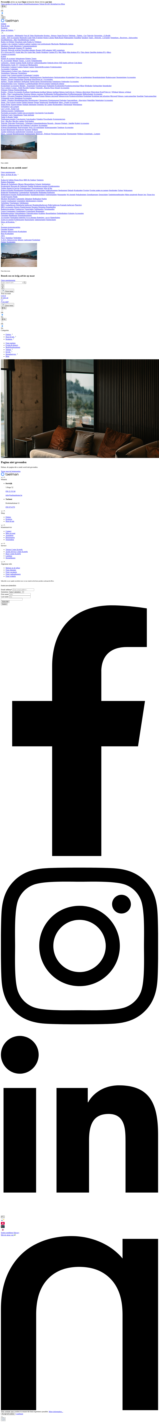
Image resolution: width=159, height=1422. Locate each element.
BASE (47, 4)
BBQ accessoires (7, 207)
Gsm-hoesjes (20, 119)
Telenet (42, 4)
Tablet (3, 117)
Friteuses (4, 90)
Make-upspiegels (131, 195)
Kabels (3, 56)
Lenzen (3, 75)
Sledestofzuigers (36, 77)
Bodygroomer (23, 127)
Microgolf (114, 96)
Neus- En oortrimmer (36, 127)
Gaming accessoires (8, 54)
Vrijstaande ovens (7, 98)
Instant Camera (28, 67)
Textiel (3, 197)
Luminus (9, 556)
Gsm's (10, 115)
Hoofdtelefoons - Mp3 (9, 40)
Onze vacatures (11, 572)
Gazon (3, 211)
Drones (36, 102)
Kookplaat (87, 96)
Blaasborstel (11, 130)
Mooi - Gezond (6, 134)
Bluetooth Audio (26, 38)
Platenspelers (69, 38)
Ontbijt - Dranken (7, 100)
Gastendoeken (24, 192)
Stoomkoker (107, 86)
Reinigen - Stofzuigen (9, 77)
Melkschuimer (88, 94)
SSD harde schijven (66, 63)
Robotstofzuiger (23, 77)
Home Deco (18, 180)
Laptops (4, 44)
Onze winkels (11, 576)
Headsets (4, 48)
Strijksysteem (35, 82)
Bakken (4, 182)
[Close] (2, 1416)
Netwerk (4, 50)
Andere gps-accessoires (25, 113)
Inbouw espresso (37, 94)
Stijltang (35, 130)
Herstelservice (55, 4)
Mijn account (10, 533)
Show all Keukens (8, 222)
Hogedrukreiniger (98, 77)
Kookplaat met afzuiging (101, 96)
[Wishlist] (2, 300)
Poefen (44, 199)
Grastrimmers (21, 211)
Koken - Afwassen (8, 96)
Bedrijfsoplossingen (31, 4)
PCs (2, 52)
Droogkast (28, 79)
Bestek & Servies (13, 188)
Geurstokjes (21, 201)
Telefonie (4, 115)
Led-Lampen (14, 107)
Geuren (3, 201)
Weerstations (77, 104)
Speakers (85, 38)
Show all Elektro (7, 30)
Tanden (3, 132)
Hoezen (17, 207)
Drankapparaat (53, 100)
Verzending (10, 540)
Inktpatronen (20, 59)
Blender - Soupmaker (27, 86)
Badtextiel (4, 192)
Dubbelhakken (62, 213)
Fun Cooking (6, 88)
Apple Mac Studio (34, 52)
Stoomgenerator (46, 82)
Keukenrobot (60, 86)
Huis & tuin (10, 521)
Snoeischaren (51, 220)
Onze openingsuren (8, 172)
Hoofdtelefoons (23, 40)
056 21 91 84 (10, 491)
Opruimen (4, 215)
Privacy (16, 1233)
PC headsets (27, 48)
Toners (33, 59)
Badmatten (43, 192)
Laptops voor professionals (41, 44)
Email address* (7, 590)
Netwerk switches (14, 50)
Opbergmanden (51, 195)
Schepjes (71, 213)
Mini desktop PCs (73, 52)
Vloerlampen (14, 203)
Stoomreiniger (121, 77)
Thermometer (72, 134)
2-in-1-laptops (12, 44)
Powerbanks (47, 119)
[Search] (24, 282)
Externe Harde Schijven (24, 63)
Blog (63, 4)
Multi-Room (59, 38)
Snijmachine (97, 86)
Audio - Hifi (5, 38)
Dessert (57, 88)
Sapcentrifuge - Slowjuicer (77, 100)
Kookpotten (78, 190)
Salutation (5, 592)
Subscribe (5, 602)
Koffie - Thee (6, 94)
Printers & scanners (8, 59)
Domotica (40, 104)
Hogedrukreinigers (25, 215)
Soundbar (77, 38)
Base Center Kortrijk (13, 554)
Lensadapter (27, 75)
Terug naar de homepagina (10, 471)
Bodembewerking (7, 213)
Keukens (9, 519)
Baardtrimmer (12, 127)
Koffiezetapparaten (75, 94)
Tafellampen (24, 203)
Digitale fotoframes (29, 104)
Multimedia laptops (66, 44)
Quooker (4, 229)
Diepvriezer (95, 92)
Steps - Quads (64, 102)
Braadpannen (19, 190)
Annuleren (9, 535)
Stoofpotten (113, 190)
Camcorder (34, 71)
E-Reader (9, 117)
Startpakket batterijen (18, 218)
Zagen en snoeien (7, 220)
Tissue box (151, 195)
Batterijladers (55, 218)
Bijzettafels (12, 199)
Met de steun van (7, 1235)
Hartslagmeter (30, 134)
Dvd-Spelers (29, 121)
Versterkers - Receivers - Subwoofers (124, 38)
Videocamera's (6, 71)
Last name (5, 597)
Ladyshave (34, 125)
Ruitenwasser (111, 77)
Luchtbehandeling (32, 84)
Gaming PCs (53, 52)
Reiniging (42, 207)
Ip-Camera (48, 104)
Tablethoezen (19, 111)
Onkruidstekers (20, 213)
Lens (8, 75)
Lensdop (36, 75)
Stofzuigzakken (60, 77)
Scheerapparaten (51, 127)
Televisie (90, 36)
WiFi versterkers (59, 50)
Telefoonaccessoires (8, 119)
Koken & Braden (7, 190)
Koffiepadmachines (61, 94)
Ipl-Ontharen (25, 125)
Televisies (11, 123)
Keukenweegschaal (72, 86)
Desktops (44, 52)
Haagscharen (29, 220)
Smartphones (18, 115)
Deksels (70, 190)
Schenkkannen (25, 188)
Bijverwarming (44, 84)
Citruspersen (43, 100)
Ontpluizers (56, 82)
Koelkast (26, 92)
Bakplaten (11, 182)
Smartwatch (44, 102)
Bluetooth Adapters (15, 48)
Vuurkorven (19, 209)
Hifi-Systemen (37, 38)
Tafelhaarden (39, 209)
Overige (86, 190)
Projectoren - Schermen (24, 123)
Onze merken (6, 4)
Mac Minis (62, 52)
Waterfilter (91, 100)
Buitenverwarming (8, 209)
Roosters (35, 207)
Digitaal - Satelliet (67, 123)
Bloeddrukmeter (19, 134)
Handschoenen (25, 207)
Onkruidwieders (32, 213)
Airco (15, 84)
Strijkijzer (17, 82)
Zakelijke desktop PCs (98, 52)
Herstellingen (10, 558)
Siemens (4, 231)
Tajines (120, 190)
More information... (56, 1412)
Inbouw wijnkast (125, 92)
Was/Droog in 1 (38, 79)
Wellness (80, 134)
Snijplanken (46, 184)
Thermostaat (67, 104)
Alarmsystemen (16, 104)
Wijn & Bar (48, 188)
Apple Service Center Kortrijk (17, 552)
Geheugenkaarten (40, 63)
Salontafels (20, 199)
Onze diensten (11, 570)
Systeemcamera (56, 67)
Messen (21, 184)
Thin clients (85, 52)
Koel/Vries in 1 (105, 92)
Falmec (3, 242)
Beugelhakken (51, 213)
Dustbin (30, 186)
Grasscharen (30, 211)
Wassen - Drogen (7, 79)
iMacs (109, 52)
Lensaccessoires (17, 75)
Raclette (26, 88)
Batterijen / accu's (43, 218)
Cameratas (14, 69)
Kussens (9, 197)
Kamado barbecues (67, 205)
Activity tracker (15, 102)
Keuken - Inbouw (50, 36)
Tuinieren (40, 180)
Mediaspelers (6, 65)
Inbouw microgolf (51, 96)
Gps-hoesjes (39, 113)
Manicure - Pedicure (43, 134)
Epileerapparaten (14, 125)
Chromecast (23, 65)
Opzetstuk (29, 132)
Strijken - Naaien (7, 82)
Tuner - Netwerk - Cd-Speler (99, 38)
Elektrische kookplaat (31, 96)
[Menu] (3, 17)
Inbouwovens (64, 96)
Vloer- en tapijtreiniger (83, 77)
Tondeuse (60, 127)
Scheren (4, 127)
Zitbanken (28, 199)
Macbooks (55, 44)
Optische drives (53, 63)
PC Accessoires (6, 61)
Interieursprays (31, 201)
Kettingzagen (19, 220)
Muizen (15, 61)
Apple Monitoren (15, 46)
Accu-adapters (31, 218)
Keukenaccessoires (41, 186)
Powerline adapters (28, 50)
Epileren (4, 125)
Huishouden (38, 36)
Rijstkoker (89, 86)
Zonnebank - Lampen (92, 134)
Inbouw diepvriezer (83, 92)
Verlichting (5, 107)
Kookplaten (22, 231)
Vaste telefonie (28, 115)
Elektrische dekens (57, 84)
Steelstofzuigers (48, 77)
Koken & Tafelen (7, 180)
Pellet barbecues (54, 205)
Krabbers (42, 213)
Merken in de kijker (13, 568)
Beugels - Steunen (54, 123)
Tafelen (3, 188)
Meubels (4, 199)
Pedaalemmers (81, 195)
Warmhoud (18, 98)
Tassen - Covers (25, 61)
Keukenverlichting (76, 96)
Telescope (14, 73)
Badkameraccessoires (9, 195)
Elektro (8, 517)
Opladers (39, 119)
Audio (3, 36)
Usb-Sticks (78, 63)
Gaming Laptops (24, 44)
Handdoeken (13, 192)
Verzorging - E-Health (102, 36)
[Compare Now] (3, 1419)
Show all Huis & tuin (9, 175)
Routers (39, 50)
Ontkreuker (65, 82)
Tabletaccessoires (7, 111)
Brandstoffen (51, 207)
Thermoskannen (37, 188)
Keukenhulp (5, 86)
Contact (8, 531)
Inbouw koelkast (53, 92)
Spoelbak (140, 96)
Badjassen (51, 192)
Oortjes (32, 40)
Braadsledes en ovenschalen (34, 190)
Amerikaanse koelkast (38, 92)
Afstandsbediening (40, 123)
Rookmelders (58, 104)
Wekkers (38, 42)
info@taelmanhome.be (14, 495)
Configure (19, 1414)
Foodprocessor (41, 86)
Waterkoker (99, 100)
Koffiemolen (48, 94)
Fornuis (42, 96)
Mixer (82, 86)
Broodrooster (33, 100)
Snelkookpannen (51, 190)
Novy (3, 238)
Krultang (28, 130)
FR (2, 11)
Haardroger (20, 130)
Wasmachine (18, 79)
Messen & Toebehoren (9, 184)
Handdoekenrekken (37, 195)
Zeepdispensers (92, 195)
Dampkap (18, 96)
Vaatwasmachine (150, 96)
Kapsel (3, 130)
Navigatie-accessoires (9, 113)
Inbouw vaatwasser (25, 240)
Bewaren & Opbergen (19, 186)
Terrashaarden (49, 209)
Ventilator (21, 84)
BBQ (3, 205)
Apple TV (15, 65)
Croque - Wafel (16, 88)
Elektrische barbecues (24, 205)
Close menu (9, 291)
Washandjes (34, 192)
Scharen (38, 184)
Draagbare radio (21, 42)
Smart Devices (62, 36)
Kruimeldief (70, 77)
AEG (3, 236)
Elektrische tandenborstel (16, 132)
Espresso (27, 94)
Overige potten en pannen (99, 190)
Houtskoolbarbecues (39, 205)
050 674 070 (10, 507)
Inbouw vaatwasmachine (127, 96)
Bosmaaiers (40, 211)
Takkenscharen (40, 220)
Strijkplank (25, 82)
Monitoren (5, 46)
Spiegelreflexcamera (42, 67)
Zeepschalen (103, 195)
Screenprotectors (59, 119)
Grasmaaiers (10, 211)
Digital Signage (27, 102)
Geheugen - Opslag (8, 63)
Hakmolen (51, 86)
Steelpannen (62, 190)
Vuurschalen (29, 209)
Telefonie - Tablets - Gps (77, 36)
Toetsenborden (36, 61)
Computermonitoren (29, 46)
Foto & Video (29, 36)
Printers (28, 59)
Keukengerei (5, 186)
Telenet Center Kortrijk (14, 550)
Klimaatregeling (7, 84)
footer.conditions (7, 1233)
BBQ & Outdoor (30, 180)
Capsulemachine (17, 94)
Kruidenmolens (54, 186)
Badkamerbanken (23, 195)
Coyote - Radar (10, 109)
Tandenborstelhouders (116, 195)
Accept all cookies (8, 1414)
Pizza (52, 88)
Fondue (32, 88)
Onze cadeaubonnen (13, 574)
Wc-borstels (71, 195)
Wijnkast (115, 92)
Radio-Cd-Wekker (7, 42)
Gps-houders (49, 113)
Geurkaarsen (11, 201)
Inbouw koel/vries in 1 (67, 92)
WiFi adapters (47, 50)
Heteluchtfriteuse (20, 90)
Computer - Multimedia (14, 36)
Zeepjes (40, 201)
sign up (5, 298)
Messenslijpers (29, 184)
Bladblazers (13, 215)
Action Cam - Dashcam (20, 71)
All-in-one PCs (9, 52)
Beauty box (142, 195)
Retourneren (10, 537)
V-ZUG (4, 240)
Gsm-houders (31, 119)
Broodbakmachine (21, 100)
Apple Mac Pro (21, 52)
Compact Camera (16, 67)
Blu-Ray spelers (18, 121)
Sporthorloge (53, 102)
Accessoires (14, 38)
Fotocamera (5, 67)
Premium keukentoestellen (10, 227)
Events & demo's (17, 4)
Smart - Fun (5, 102)
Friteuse (11, 90)
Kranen (10, 229)
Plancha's (78, 205)
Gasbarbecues (10, 205)
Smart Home (5, 104)
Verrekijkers (5, 73)
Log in (3, 296)
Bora (3, 234)
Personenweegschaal (58, 134)
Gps (2, 109)
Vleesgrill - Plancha (42, 88)
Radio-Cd (30, 42)
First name (5, 594)
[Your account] (2, 287)
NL (2, 15)
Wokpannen (128, 190)
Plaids (15, 197)
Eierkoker (63, 100)
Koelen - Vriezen (7, 92)
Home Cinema (48, 38)
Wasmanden (61, 195)
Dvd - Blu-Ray (6, 121)
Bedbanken (37, 199)
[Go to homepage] (9, 22)
